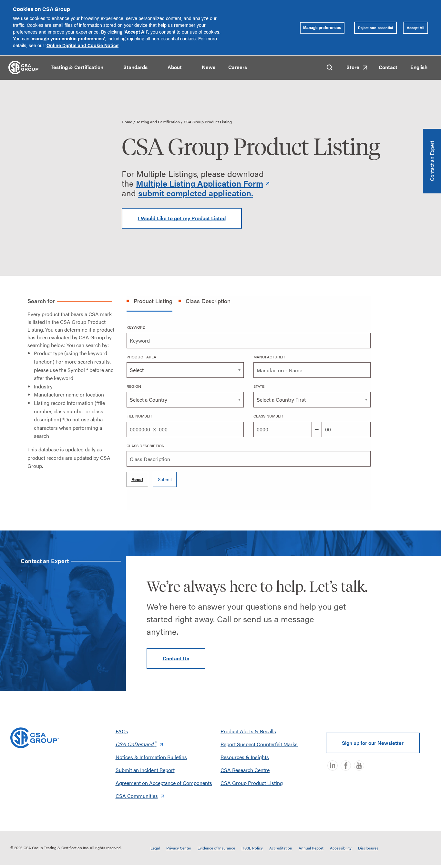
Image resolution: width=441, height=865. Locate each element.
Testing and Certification (158, 122)
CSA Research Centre (245, 770)
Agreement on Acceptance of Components (164, 783)
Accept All (136, 32)
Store (352, 67)
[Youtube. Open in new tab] (359, 765)
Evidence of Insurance (216, 848)
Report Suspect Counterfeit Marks (259, 744)
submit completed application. (195, 193)
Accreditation (280, 848)
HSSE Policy (252, 848)
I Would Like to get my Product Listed (182, 218)
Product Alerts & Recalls (248, 731)
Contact (388, 67)
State (258, 386)
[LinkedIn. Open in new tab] (332, 765)
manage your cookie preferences (68, 38)
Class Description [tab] (208, 301)
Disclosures (368, 848)
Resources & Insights (245, 757)
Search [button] (329, 67)
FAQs (122, 731)
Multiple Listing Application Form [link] (199, 183)
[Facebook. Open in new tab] (346, 765)
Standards (135, 67)
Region (134, 386)
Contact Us (176, 658)
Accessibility (341, 848)
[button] (109, 67)
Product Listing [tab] (153, 301)
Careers (237, 67)
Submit (165, 479)
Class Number (268, 416)
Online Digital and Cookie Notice (82, 45)
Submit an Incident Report (145, 770)
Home (127, 122)
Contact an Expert (432, 161)
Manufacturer (269, 357)
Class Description (146, 445)
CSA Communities (137, 795)
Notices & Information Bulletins (151, 757)
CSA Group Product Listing (252, 783)
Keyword (136, 327)
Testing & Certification (77, 67)
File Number (139, 416)
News (208, 67)
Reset (137, 479)
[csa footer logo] (34, 737)
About (175, 67)
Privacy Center (178, 848)
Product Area (141, 357)
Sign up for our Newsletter (373, 743)
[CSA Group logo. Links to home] (23, 66)
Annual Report (311, 848)
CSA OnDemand (136, 744)
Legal (155, 848)
